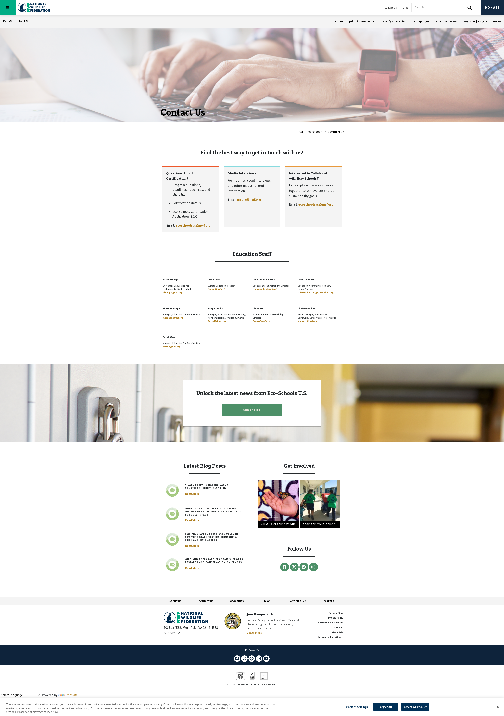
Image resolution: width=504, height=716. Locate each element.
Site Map (338, 627)
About (339, 21)
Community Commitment (330, 637)
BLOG (267, 601)
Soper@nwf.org (261, 321)
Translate (71, 695)
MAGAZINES (237, 601)
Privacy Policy (335, 618)
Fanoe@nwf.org (216, 289)
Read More (192, 493)
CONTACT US (206, 601)
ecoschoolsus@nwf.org (193, 225)
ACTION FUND (298, 601)
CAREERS (328, 601)
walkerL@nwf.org (307, 321)
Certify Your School (395, 21)
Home (497, 21)
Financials (337, 632)
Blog (405, 7)
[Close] (497, 706)
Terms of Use (336, 613)
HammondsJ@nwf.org (265, 289)
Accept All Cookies (415, 707)
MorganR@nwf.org (173, 318)
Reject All (385, 707)
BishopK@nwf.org (172, 292)
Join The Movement (362, 21)
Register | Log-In (475, 21)
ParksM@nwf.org (217, 321)
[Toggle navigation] (8, 7)
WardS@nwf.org (171, 346)
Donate (492, 7)
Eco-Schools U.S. (317, 132)
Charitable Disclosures (330, 622)
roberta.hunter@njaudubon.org (316, 292)
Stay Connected (446, 21)
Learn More (254, 632)
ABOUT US (175, 601)
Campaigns (422, 21)
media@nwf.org (249, 199)
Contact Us (390, 7)
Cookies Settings (357, 707)
